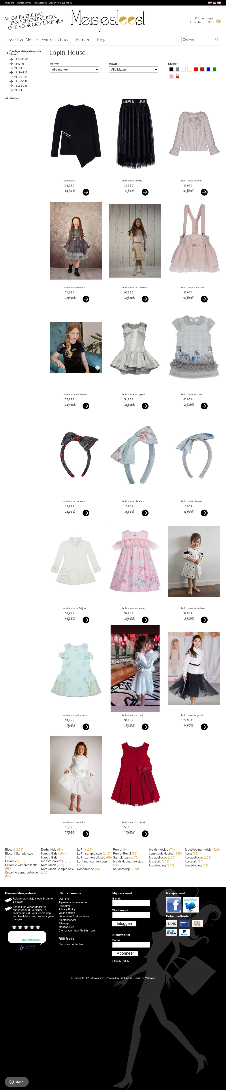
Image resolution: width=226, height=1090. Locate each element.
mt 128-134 (21, 76)
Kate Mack (52, 865)
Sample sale (126, 857)
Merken (83, 39)
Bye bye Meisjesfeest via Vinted (39, 39)
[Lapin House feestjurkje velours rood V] (135, 817)
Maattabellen (66, 927)
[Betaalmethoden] (172, 927)
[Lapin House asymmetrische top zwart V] (76, 176)
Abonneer (125, 953)
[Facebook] (174, 912)
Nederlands (210, 3)
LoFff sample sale (93, 853)
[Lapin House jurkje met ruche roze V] (135, 604)
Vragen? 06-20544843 (60, 3)
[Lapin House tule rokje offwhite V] (76, 817)
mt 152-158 (21, 85)
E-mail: (116, 898)
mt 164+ (19, 90)
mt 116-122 (20, 72)
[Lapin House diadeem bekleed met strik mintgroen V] (135, 497)
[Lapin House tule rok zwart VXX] (135, 176)
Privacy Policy (67, 909)
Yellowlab (150, 978)
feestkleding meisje (202, 849)
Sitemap (64, 923)
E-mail (116, 940)
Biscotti (14, 849)
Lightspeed (126, 978)
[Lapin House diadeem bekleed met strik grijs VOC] (194, 497)
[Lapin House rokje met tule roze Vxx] (194, 283)
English (219, 3)
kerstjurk (194, 861)
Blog (101, 39)
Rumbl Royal (125, 853)
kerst (191, 853)
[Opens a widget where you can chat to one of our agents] (16, 1082)
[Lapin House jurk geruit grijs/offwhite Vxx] (135, 390)
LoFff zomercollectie (94, 857)
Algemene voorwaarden (73, 902)
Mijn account (40, 3)
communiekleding (165, 853)
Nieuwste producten (71, 944)
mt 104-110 (20, 68)
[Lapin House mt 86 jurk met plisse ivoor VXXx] (76, 604)
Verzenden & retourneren (74, 916)
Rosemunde (89, 869)
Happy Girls (53, 853)
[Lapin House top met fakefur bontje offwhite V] (135, 711)
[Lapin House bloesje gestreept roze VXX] (194, 176)
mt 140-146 (21, 81)
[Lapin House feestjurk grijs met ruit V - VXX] (76, 283)
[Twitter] (191, 912)
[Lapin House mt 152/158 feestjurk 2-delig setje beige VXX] (135, 283)
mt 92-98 (19, 63)
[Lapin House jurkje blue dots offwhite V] (194, 604)
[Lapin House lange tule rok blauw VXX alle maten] (194, 711)
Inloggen (124, 923)
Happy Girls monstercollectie (55, 859)
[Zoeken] (216, 39)
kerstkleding (196, 865)
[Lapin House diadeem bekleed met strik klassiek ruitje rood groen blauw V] (76, 497)
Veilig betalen (67, 913)
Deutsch (214, 3)
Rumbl (121, 849)
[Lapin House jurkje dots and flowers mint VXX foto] (76, 711)
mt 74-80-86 (21, 59)
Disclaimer (65, 905)
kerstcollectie (198, 857)
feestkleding (161, 865)
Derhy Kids (52, 849)
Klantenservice (24, 3)
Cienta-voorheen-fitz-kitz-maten (77, 930)
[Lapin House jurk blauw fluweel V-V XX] (76, 390)
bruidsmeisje (126, 869)
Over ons (9, 3)
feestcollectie (162, 857)
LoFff (84, 849)
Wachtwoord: (120, 910)
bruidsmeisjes (162, 849)
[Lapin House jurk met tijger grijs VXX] (194, 390)
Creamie (15, 861)
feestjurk (159, 861)
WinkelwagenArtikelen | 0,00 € (202, 20)
